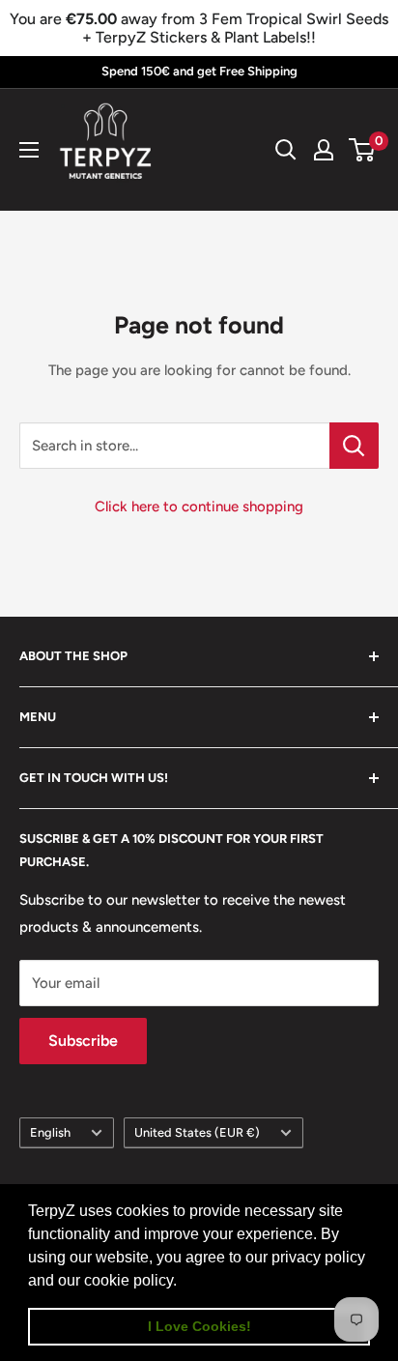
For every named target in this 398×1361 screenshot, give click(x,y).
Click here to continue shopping (199, 506)
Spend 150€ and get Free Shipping (199, 71)
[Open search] (286, 149)
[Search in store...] (354, 445)
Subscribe (83, 1040)
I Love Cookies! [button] (199, 1326)
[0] (363, 149)
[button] (183, 1282)
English (50, 1132)
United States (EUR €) (197, 1132)
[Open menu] (29, 150)
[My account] (323, 149)
